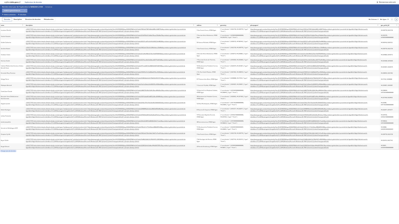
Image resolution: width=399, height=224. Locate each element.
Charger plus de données (8, 151)
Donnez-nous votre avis (387, 2)
